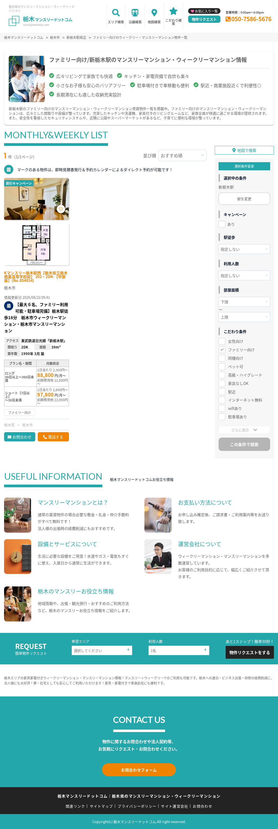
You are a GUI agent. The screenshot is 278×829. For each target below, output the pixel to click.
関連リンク (75, 806)
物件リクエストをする (249, 652)
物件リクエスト (204, 19)
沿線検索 (135, 22)
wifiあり (235, 408)
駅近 (232, 391)
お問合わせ (21, 436)
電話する (55, 436)
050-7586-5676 (251, 19)
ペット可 (235, 366)
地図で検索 (246, 150)
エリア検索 (116, 22)
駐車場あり (237, 416)
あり (231, 224)
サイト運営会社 (174, 806)
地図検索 (154, 22)
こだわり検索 (173, 22)
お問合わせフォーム (139, 770)
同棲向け (235, 358)
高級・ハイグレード (245, 375)
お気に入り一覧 (206, 11)
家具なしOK (238, 383)
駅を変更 (244, 198)
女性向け (235, 341)
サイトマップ (101, 806)
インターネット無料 (245, 400)
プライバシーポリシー (137, 806)
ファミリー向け (241, 349)
